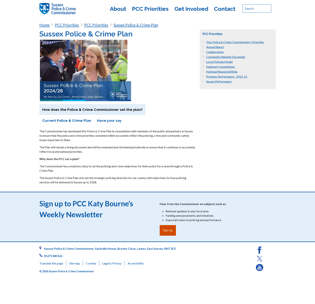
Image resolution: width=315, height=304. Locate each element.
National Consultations (220, 66)
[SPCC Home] (67, 8)
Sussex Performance (219, 81)
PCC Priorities (150, 8)
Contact (224, 8)
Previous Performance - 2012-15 (226, 76)
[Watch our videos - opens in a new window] (259, 267)
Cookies (91, 263)
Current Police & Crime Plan (66, 120)
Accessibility (136, 263)
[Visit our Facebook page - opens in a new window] (259, 249)
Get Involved (191, 8)
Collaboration (215, 52)
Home (44, 25)
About (118, 8)
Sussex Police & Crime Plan (136, 25)
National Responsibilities (222, 71)
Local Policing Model (219, 61)
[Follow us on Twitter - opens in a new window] (259, 258)
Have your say (109, 120)
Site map (74, 263)
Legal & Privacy (112, 263)
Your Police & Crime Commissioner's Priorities (235, 42)
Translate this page (51, 263)
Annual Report (215, 47)
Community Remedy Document (225, 57)
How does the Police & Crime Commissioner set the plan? (92, 110)
